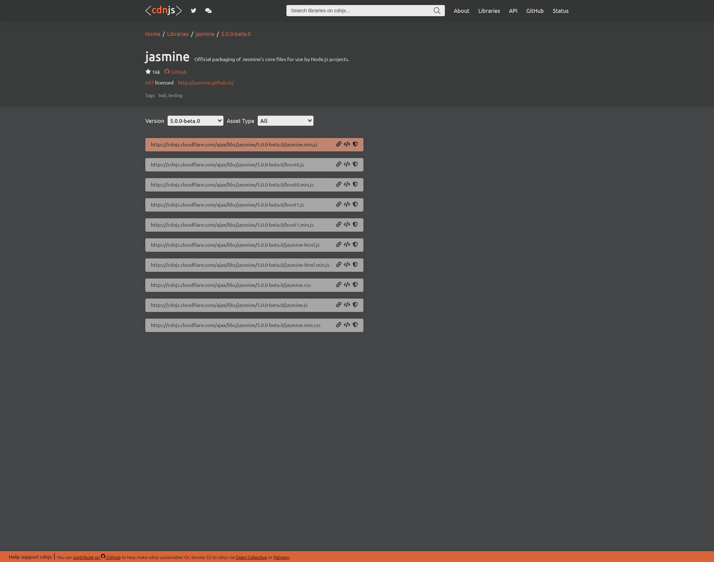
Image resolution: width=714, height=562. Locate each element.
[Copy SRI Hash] (355, 144)
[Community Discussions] (208, 11)
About (461, 10)
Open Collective (251, 557)
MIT (150, 82)
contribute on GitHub (96, 557)
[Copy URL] (338, 144)
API (513, 10)
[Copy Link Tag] (347, 285)
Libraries (489, 10)
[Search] (437, 10)
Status (561, 10)
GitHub (535, 10)
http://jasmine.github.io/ (206, 82)
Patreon (281, 557)
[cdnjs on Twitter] (193, 11)
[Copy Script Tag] (347, 144)
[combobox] (195, 121)
